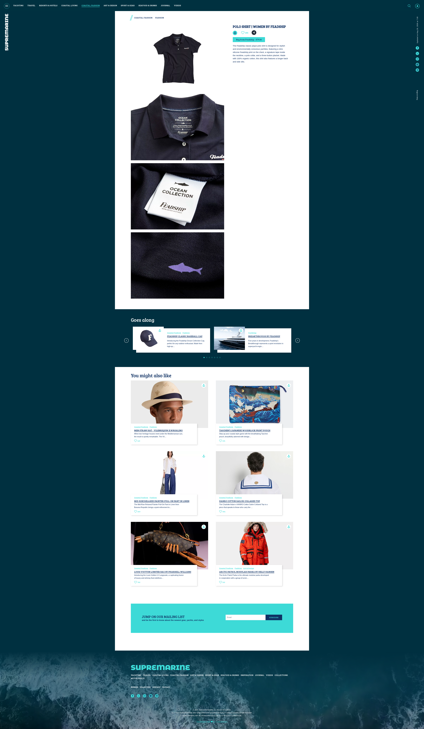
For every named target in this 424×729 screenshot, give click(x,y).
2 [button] (206, 357)
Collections (281, 675)
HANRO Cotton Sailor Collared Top (239, 501)
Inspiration (247, 675)
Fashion (159, 17)
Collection (145, 687)
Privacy (166, 687)
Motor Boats (137, 678)
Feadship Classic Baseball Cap (184, 336)
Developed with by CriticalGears (212, 722)
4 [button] (212, 357)
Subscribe (273, 617)
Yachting (18, 5)
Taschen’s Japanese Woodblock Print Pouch (244, 430)
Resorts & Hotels (48, 5)
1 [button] (204, 357)
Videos (177, 5)
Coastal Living (69, 5)
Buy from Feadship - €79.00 (249, 39)
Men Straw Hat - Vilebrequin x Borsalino (158, 430)
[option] (171, 340)
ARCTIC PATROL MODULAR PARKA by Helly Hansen (246, 571)
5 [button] (214, 357)
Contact (156, 687)
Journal (165, 5)
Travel (31, 5)
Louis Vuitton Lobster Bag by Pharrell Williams (162, 571)
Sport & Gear (128, 5)
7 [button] (220, 357)
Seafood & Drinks (147, 5)
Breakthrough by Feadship (264, 336)
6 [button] (217, 357)
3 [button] (209, 357)
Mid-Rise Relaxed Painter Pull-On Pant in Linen (161, 501)
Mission (134, 687)
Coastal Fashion (90, 5)
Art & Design (110, 5)
